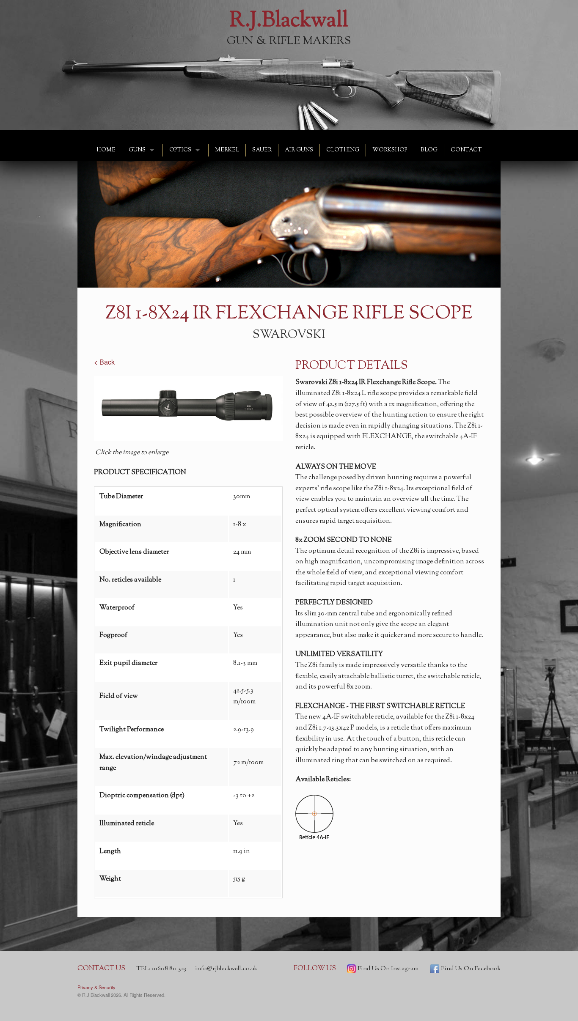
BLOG (429, 150)
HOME (106, 150)
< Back (104, 362)
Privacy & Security (96, 987)
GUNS (137, 150)
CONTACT (466, 150)
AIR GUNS (299, 150)
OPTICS (180, 150)
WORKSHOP (389, 150)
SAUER (262, 150)
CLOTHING (342, 150)
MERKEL (227, 150)
